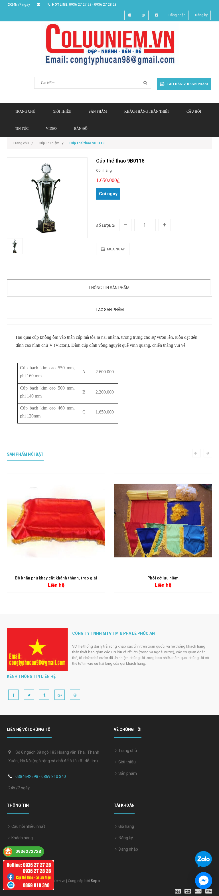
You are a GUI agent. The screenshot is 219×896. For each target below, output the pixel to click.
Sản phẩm (127, 773)
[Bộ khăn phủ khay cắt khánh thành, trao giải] (56, 522)
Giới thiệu (62, 111)
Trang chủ (25, 111)
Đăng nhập (177, 15)
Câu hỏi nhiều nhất (27, 826)
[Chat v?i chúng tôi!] (203, 880)
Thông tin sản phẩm (108, 287)
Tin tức (22, 129)
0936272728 (28, 851)
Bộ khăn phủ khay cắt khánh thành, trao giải (56, 578)
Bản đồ (81, 129)
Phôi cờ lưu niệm (163, 578)
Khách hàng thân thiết (146, 111)
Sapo (95, 881)
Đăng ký (201, 15)
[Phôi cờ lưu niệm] (163, 522)
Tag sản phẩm (110, 309)
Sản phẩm (98, 111)
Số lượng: (105, 226)
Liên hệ (17, 849)
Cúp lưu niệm (49, 143)
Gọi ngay (108, 193)
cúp (35, 337)
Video (51, 129)
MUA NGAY (115, 249)
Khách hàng (21, 838)
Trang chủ (127, 750)
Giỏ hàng (125, 826)
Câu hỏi (193, 111)
